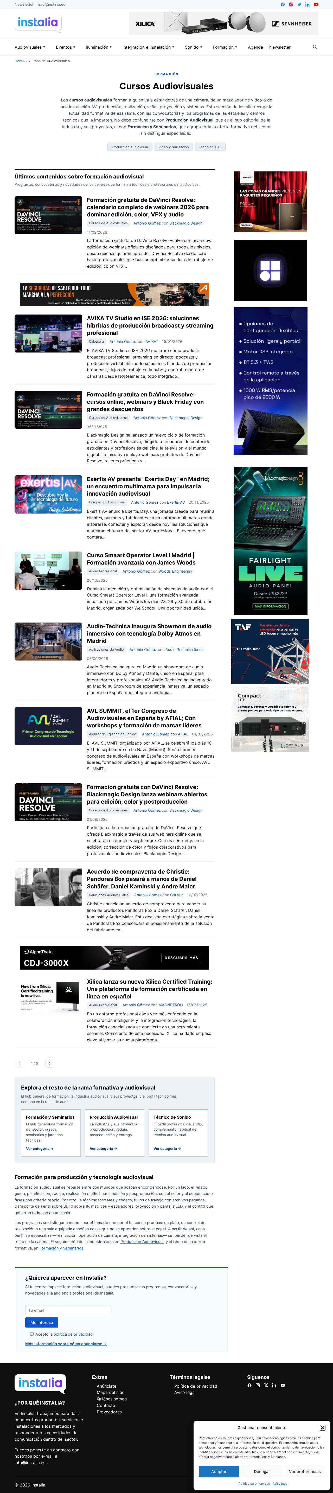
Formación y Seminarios (50, 1117)
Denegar (262, 1471)
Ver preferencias (305, 1471)
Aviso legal (280, 1483)
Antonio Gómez (147, 223)
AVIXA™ (151, 341)
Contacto (106, 1405)
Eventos (64, 47)
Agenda (255, 47)
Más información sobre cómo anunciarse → (66, 1343)
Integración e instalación (147, 47)
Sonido (192, 47)
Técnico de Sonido (172, 1117)
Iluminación (97, 47)
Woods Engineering (175, 571)
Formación (223, 47)
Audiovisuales (28, 47)
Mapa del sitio (111, 1392)
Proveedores (109, 1411)
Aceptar (219, 1471)
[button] (322, 1427)
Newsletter (24, 4)
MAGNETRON (170, 1005)
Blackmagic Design (185, 223)
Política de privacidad (254, 1483)
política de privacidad (73, 1334)
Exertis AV (176, 502)
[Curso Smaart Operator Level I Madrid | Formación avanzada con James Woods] (48, 570)
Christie (176, 895)
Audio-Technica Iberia (184, 649)
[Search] (315, 47)
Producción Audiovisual (114, 1117)
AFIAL (183, 734)
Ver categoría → (40, 1148)
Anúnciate (106, 1386)
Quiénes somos (112, 1398)
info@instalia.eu (51, 4)
